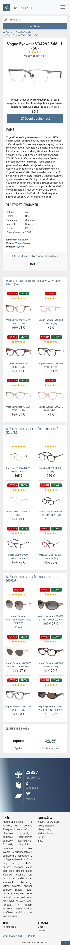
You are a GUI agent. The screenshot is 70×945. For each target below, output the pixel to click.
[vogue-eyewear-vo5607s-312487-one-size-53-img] (18, 651)
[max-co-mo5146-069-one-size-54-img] (51, 543)
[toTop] (65, 943)
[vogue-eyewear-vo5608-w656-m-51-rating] (51, 641)
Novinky (42, 837)
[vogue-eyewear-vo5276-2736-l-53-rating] (18, 385)
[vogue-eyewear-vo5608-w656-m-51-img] (51, 651)
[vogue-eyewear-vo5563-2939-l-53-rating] (51, 298)
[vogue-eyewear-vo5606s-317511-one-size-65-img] (51, 604)
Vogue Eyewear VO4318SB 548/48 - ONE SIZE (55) (18, 619)
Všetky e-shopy (45, 833)
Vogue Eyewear (23, 243)
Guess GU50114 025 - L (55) (18, 513)
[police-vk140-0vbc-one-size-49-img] (18, 543)
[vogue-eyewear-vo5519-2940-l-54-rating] (18, 298)
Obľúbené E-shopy (17, 728)
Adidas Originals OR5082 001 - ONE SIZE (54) (50, 513)
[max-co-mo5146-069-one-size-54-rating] (51, 533)
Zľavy (40, 841)
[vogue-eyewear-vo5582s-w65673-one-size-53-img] (51, 695)
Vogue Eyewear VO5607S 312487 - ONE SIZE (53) (18, 665)
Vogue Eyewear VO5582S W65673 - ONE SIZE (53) (51, 708)
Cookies (41, 930)
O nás (40, 927)
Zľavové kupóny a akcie (49, 822)
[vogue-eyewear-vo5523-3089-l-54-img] (18, 352)
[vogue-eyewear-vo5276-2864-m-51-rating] (51, 385)
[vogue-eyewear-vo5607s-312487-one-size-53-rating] (18, 641)
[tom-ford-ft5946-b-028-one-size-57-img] (18, 456)
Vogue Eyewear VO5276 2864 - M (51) (51, 409)
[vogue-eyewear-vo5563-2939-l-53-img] (51, 308)
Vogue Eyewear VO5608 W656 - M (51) (51, 665)
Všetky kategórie (46, 825)
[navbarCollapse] (62, 7)
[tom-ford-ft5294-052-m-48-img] (51, 456)
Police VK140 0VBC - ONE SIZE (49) (18, 556)
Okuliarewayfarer (12, 935)
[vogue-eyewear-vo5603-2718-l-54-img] (51, 352)
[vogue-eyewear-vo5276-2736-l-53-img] (18, 395)
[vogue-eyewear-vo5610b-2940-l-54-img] (18, 695)
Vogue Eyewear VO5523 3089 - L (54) (18, 365)
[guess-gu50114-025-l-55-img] (18, 500)
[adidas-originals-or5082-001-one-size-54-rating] (51, 490)
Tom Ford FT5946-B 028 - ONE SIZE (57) (18, 470)
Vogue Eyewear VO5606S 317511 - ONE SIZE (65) (51, 618)
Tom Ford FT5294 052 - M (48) (50, 470)
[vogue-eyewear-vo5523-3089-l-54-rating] (18, 342)
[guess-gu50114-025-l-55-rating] (18, 490)
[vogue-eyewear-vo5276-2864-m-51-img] (51, 395)
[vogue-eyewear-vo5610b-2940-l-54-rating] (18, 685)
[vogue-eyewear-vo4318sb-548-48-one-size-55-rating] (18, 594)
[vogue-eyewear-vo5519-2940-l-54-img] (18, 308)
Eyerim (20, 246)
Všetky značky (45, 829)
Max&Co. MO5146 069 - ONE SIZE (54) (51, 556)
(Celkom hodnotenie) (35, 55)
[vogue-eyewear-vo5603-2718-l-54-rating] (51, 342)
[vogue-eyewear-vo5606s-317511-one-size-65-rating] (51, 594)
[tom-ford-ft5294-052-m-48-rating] (51, 446)
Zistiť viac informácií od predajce (37, 256)
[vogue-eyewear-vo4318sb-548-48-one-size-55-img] (18, 604)
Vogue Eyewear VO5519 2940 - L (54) (18, 322)
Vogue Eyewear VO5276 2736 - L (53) (18, 409)
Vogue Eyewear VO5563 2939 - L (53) (51, 322)
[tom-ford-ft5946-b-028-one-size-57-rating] (18, 446)
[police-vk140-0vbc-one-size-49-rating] (18, 533)
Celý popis (54, 106)
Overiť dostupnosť (37, 118)
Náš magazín (9, 927)
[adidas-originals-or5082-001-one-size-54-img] (51, 500)
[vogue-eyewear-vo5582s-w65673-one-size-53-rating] (51, 685)
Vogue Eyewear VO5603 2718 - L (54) (51, 365)
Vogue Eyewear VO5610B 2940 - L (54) (18, 708)
